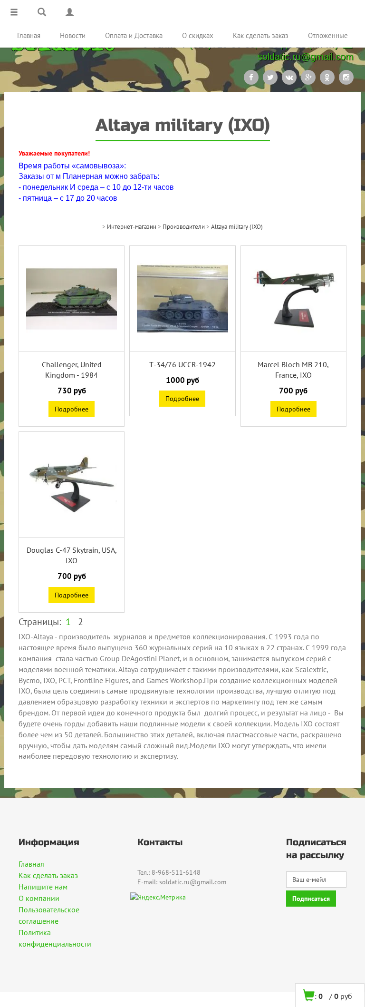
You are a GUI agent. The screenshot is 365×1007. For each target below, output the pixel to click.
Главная (28, 35)
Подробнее (71, 409)
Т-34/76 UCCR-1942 (182, 364)
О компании (39, 898)
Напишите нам (43, 886)
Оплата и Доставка (134, 35)
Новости (73, 35)
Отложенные (328, 35)
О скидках (197, 35)
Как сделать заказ (260, 35)
